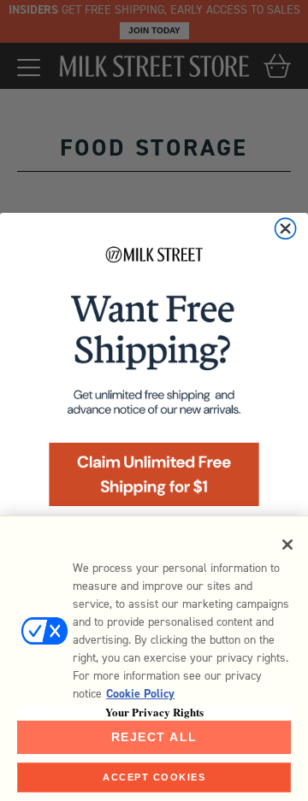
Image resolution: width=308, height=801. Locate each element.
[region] (154, 658)
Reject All (154, 737)
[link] (154, 380)
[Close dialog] (285, 228)
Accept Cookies (154, 777)
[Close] (287, 544)
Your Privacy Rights (154, 712)
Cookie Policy (140, 694)
